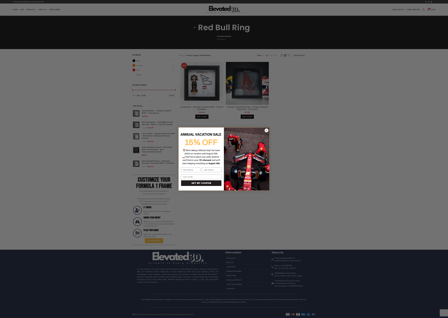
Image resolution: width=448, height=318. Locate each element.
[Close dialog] (266, 130)
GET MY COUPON (201, 183)
